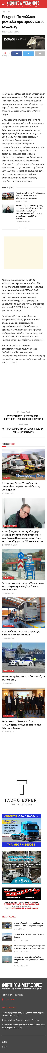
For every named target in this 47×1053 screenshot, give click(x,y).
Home (4, 12)
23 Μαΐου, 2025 (22, 201)
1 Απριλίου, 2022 (8, 638)
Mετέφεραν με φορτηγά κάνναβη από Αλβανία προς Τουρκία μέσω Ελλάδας (29, 947)
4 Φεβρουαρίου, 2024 (24, 221)
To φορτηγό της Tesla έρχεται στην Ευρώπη (20, 1020)
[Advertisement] (23, 252)
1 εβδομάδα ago (22, 940)
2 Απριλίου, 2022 (8, 593)
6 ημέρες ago (21, 929)
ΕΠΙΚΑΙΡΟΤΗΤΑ (10, 526)
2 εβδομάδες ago (22, 951)
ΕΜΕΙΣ (4, 1042)
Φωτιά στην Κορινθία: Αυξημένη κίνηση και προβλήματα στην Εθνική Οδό (29, 959)
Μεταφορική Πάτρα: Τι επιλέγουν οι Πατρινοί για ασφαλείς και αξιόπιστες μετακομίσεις (30, 195)
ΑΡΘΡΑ (7, 478)
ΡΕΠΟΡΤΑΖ (8, 577)
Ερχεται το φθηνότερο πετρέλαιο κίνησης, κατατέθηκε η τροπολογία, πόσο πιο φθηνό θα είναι (23, 586)
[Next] (26, 229)
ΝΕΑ (9, 12)
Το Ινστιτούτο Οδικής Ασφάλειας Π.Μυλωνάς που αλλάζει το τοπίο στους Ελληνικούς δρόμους (21, 724)
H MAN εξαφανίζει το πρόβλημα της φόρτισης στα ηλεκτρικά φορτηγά (29, 924)
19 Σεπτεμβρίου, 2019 (10, 32)
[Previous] (21, 229)
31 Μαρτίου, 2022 (8, 683)
